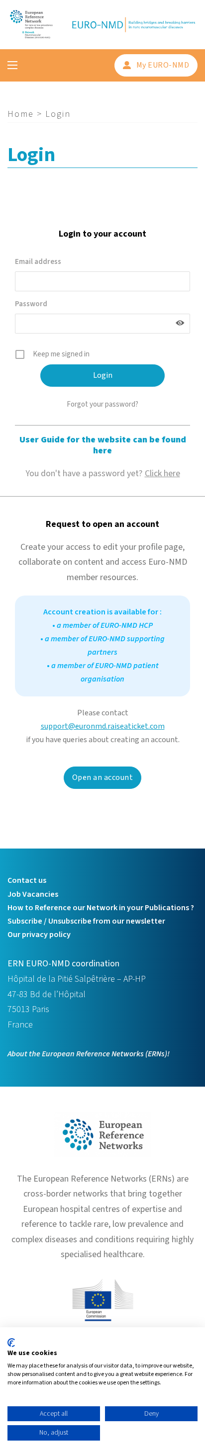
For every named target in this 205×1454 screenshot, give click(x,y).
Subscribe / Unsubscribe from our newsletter (86, 921)
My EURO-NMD (163, 65)
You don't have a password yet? (102, 473)
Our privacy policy (39, 934)
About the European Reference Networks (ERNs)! (88, 1053)
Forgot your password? (102, 404)
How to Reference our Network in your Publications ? (100, 907)
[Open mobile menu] (12, 65)
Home (20, 114)
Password (31, 304)
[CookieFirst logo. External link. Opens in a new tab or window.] (11, 1342)
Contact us (26, 880)
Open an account (102, 777)
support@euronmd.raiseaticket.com (103, 726)
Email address (38, 262)
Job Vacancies (32, 894)
